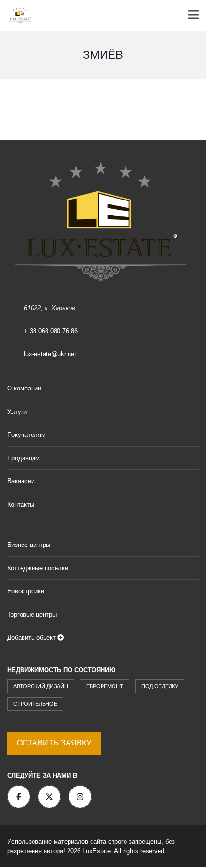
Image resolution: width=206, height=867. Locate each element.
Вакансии (20, 481)
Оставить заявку (54, 743)
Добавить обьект (32, 637)
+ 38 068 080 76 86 (51, 330)
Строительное (35, 704)
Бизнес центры (28, 544)
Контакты (20, 504)
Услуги (17, 411)
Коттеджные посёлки (37, 568)
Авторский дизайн (40, 686)
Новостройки (25, 591)
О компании (24, 388)
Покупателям (26, 434)
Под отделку (159, 686)
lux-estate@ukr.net (50, 353)
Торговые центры (32, 614)
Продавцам (23, 458)
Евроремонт (104, 686)
